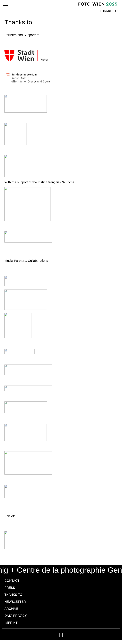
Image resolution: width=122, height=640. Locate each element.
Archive (11, 608)
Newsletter (15, 601)
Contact (11, 580)
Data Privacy (15, 615)
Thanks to (13, 594)
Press (9, 587)
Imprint (10, 622)
